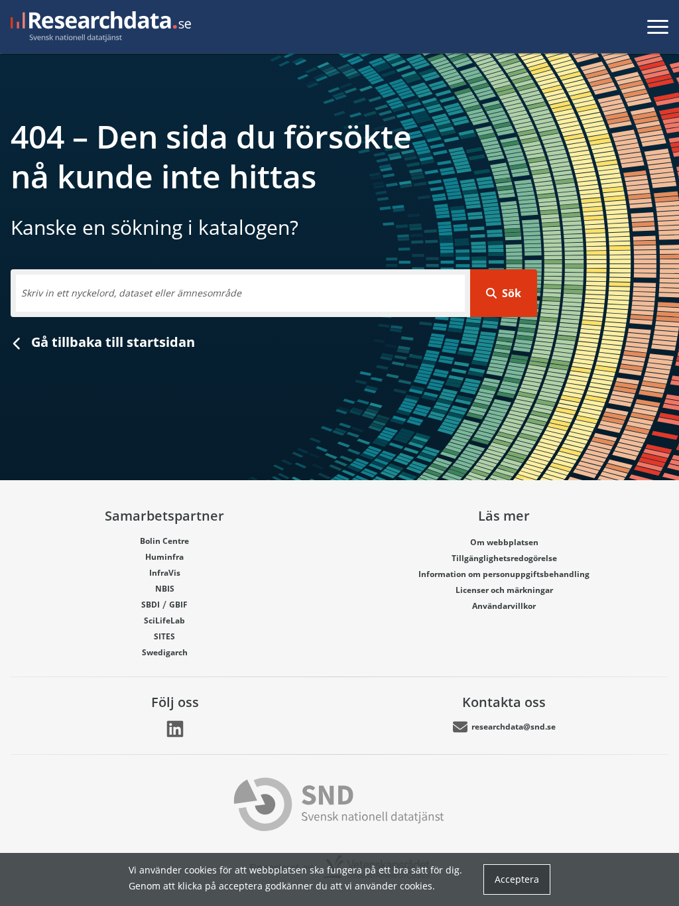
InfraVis (164, 572)
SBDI (150, 604)
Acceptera (517, 879)
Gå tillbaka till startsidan (111, 342)
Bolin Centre (164, 541)
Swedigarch (165, 652)
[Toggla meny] (658, 26)
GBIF (178, 604)
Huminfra (164, 556)
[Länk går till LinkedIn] (175, 729)
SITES (164, 636)
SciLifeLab (164, 620)
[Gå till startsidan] (98, 26)
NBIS (164, 588)
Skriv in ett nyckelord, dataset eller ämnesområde (131, 293)
